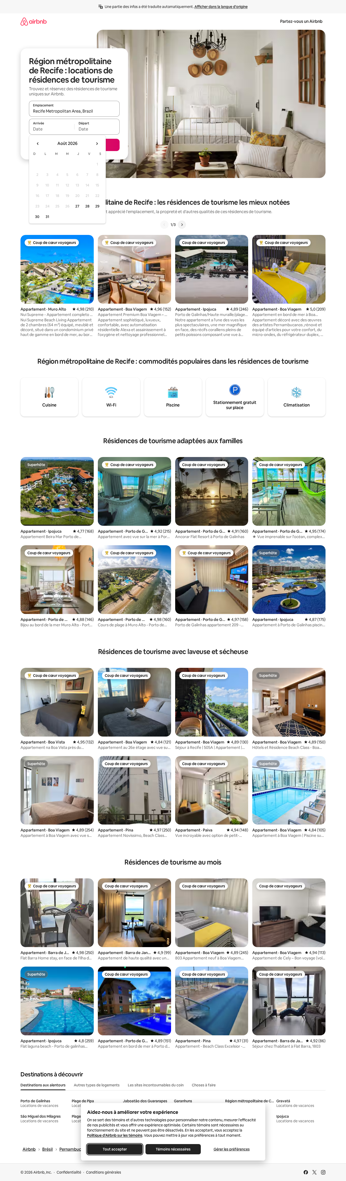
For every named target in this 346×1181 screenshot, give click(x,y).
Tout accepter (115, 1149)
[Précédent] (164, 225)
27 (77, 206)
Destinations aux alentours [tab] (43, 1085)
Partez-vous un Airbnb (301, 21)
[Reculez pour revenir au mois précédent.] (37, 143)
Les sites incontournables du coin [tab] (156, 1085)
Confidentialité (69, 1172)
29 (97, 206)
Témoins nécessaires (173, 1149)
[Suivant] (182, 225)
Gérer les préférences (231, 1149)
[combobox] (74, 111)
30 (37, 216)
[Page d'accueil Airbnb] (33, 21)
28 (87, 206)
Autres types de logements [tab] (97, 1085)
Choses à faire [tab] (204, 1085)
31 (47, 216)
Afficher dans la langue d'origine (221, 6)
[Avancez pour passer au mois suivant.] (96, 143)
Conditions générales (103, 1172)
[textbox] (51, 129)
